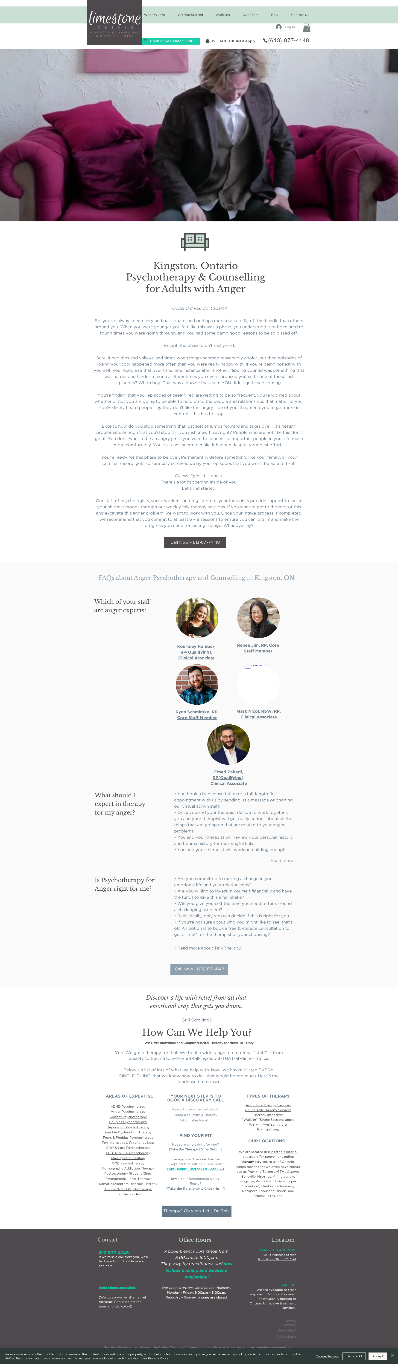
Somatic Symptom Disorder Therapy (128, 1184)
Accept (377, 1356)
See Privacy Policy (155, 1358)
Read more (282, 861)
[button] (190, 15)
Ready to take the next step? (195, 1109)
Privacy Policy (287, 1330)
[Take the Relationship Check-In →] (195, 1188)
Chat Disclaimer (286, 1336)
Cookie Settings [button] (327, 1356)
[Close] (392, 1356)
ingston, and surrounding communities (260, 1347)
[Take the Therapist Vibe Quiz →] (195, 1149)
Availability (272, 1124)
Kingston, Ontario (282, 1152)
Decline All (354, 1356)
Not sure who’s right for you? (195, 1144)
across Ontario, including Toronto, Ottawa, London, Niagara (177, 1347)
